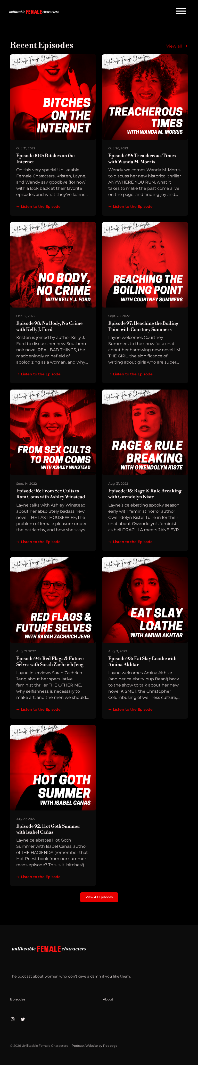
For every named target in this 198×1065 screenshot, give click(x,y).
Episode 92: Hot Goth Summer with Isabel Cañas (48, 829)
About (108, 999)
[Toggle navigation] (181, 12)
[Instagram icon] (12, 1019)
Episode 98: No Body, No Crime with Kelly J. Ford (49, 326)
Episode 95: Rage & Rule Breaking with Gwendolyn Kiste (145, 494)
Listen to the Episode (41, 206)
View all (174, 46)
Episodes (17, 999)
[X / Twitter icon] (23, 1019)
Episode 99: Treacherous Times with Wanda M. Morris (142, 159)
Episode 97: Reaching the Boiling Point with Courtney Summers (143, 326)
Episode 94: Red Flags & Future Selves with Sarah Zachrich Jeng (50, 661)
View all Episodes (99, 897)
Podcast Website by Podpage (94, 1046)
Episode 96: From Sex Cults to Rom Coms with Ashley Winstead (50, 494)
